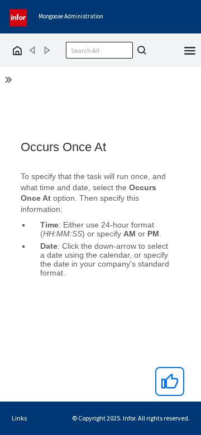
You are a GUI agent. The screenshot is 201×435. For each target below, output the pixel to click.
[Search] (140, 50)
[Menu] (190, 49)
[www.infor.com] (19, 16)
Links (19, 418)
